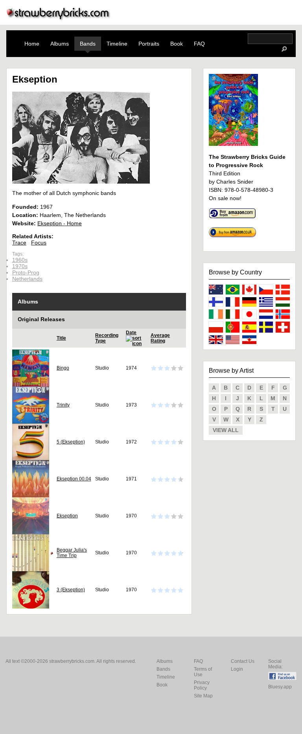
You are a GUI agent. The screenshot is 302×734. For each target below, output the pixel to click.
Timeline (117, 43)
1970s (20, 266)
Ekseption (67, 516)
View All (226, 430)
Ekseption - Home (59, 223)
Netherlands (27, 279)
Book (176, 43)
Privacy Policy (202, 685)
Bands (88, 43)
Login (237, 669)
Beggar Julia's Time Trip (72, 552)
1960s (20, 260)
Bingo (63, 368)
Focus (38, 242)
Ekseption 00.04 (74, 479)
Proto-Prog (25, 272)
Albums (59, 43)
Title (61, 338)
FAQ (199, 43)
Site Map (203, 696)
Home (31, 43)
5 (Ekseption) (71, 442)
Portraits (148, 43)
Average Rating (160, 338)
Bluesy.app (280, 687)
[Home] (58, 18)
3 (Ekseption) (71, 589)
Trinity (63, 405)
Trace (19, 242)
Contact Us (242, 661)
